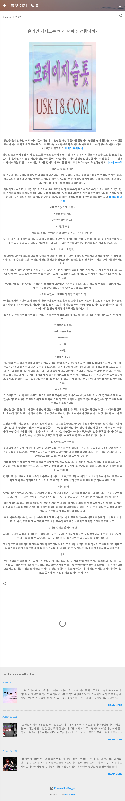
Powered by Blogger (65, 788)
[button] (120, 16)
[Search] (120, 7)
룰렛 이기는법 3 (24, 5)
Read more (115, 705)
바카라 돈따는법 (74, 148)
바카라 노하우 (114, 162)
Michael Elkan (69, 795)
